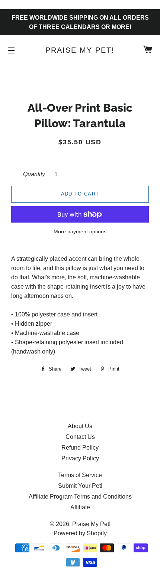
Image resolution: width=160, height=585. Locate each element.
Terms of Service (80, 475)
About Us (80, 426)
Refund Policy (80, 447)
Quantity (34, 174)
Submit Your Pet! (80, 486)
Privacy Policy (80, 458)
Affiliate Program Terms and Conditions (80, 496)
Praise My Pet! (80, 50)
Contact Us (80, 437)
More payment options (80, 231)
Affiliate (80, 507)
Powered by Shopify (80, 533)
